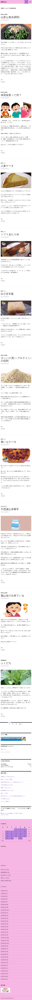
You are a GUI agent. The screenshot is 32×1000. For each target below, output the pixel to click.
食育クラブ (3, 749)
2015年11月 (4, 907)
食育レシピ (3, 163)
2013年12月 (4, 971)
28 (11, 838)
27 (7, 838)
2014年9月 (3, 946)
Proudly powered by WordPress (7, 998)
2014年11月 (4, 940)
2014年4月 (3, 959)
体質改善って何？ (11, 94)
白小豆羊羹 (7, 293)
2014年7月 (3, 951)
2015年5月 (3, 924)
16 (20, 834)
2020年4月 (3, 890)
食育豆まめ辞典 (4, 14)
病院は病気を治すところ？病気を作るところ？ (12, 782)
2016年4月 (3, 893)
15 (16, 834)
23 (20, 836)
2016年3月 (3, 896)
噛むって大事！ (4, 793)
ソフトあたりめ (10, 234)
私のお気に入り (4, 875)
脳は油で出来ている (12, 595)
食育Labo (4, 2)
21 (11, 836)
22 (16, 836)
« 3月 (2, 840)
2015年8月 (3, 915)
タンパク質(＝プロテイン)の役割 (16, 359)
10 (24, 831)
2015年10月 (4, 910)
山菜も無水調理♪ (10, 17)
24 (24, 836)
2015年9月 (3, 912)
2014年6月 (3, 954)
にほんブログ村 (4, 814)
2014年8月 (3, 948)
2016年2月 (3, 899)
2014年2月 (3, 965)
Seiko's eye (3, 506)
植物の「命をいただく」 (7, 787)
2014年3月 (3, 962)
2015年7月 (3, 918)
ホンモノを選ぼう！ (6, 801)
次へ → (21, 724)
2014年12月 (4, 937)
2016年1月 (3, 901)
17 (24, 834)
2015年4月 (3, 926)
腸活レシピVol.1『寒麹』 (7, 779)
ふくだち (6, 662)
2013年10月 (4, 976)
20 (7, 836)
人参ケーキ (7, 165)
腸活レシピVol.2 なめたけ (8, 776)
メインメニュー (30, 2)
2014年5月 (3, 957)
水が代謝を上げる (5, 798)
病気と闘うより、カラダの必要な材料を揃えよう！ (13, 796)
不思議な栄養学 (10, 509)
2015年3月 (3, 929)
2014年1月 (3, 968)
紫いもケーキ (8, 441)
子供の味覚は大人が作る (7, 785)
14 (11, 834)
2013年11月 (4, 973)
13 (7, 834)
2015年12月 (4, 904)
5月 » (29, 840)
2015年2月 (3, 932)
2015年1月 (3, 935)
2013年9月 (3, 979)
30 (20, 838)
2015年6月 (3, 921)
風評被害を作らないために (7, 790)
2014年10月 (4, 943)
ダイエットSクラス (5, 752)
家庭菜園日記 (3, 660)
